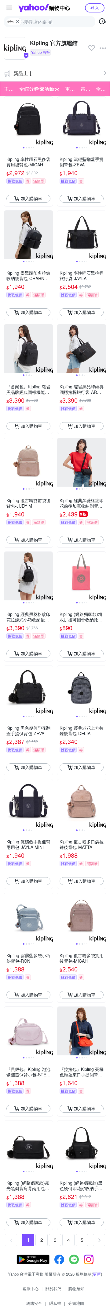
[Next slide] (49, 121)
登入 (94, 8)
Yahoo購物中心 (44, 8)
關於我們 (53, 1288)
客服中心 (30, 1288)
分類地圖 (76, 1303)
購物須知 (76, 1288)
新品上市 (23, 73)
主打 (9, 88)
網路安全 (34, 1303)
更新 (97, 1274)
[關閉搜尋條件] (17, 21)
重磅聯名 (71, 88)
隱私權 (55, 1303)
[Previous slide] (8, 121)
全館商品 (102, 88)
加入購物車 (31, 198)
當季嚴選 (86, 88)
